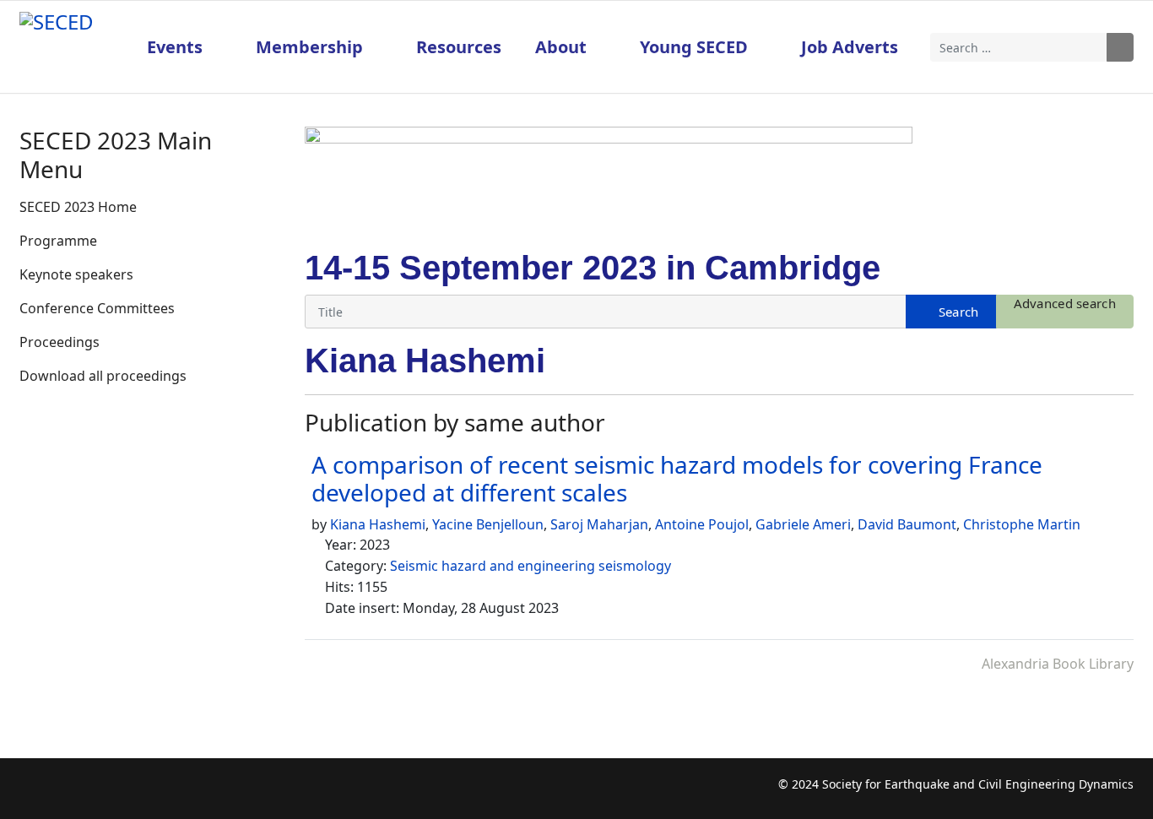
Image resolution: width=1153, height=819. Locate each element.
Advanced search (1065, 303)
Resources (458, 46)
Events (175, 46)
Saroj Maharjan (599, 524)
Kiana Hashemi (377, 524)
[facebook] (31, 793)
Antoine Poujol (702, 524)
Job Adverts (849, 46)
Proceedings (59, 342)
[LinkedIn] (130, 793)
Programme (58, 240)
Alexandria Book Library (1058, 663)
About (561, 46)
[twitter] (64, 793)
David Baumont (907, 524)
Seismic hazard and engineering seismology (530, 565)
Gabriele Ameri (803, 524)
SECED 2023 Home (78, 207)
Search (1120, 47)
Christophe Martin (1021, 524)
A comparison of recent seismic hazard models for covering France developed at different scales (676, 478)
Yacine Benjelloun (488, 524)
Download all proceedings (103, 375)
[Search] (951, 311)
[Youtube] (97, 793)
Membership (309, 46)
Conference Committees (97, 308)
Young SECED (694, 46)
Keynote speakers (76, 274)
